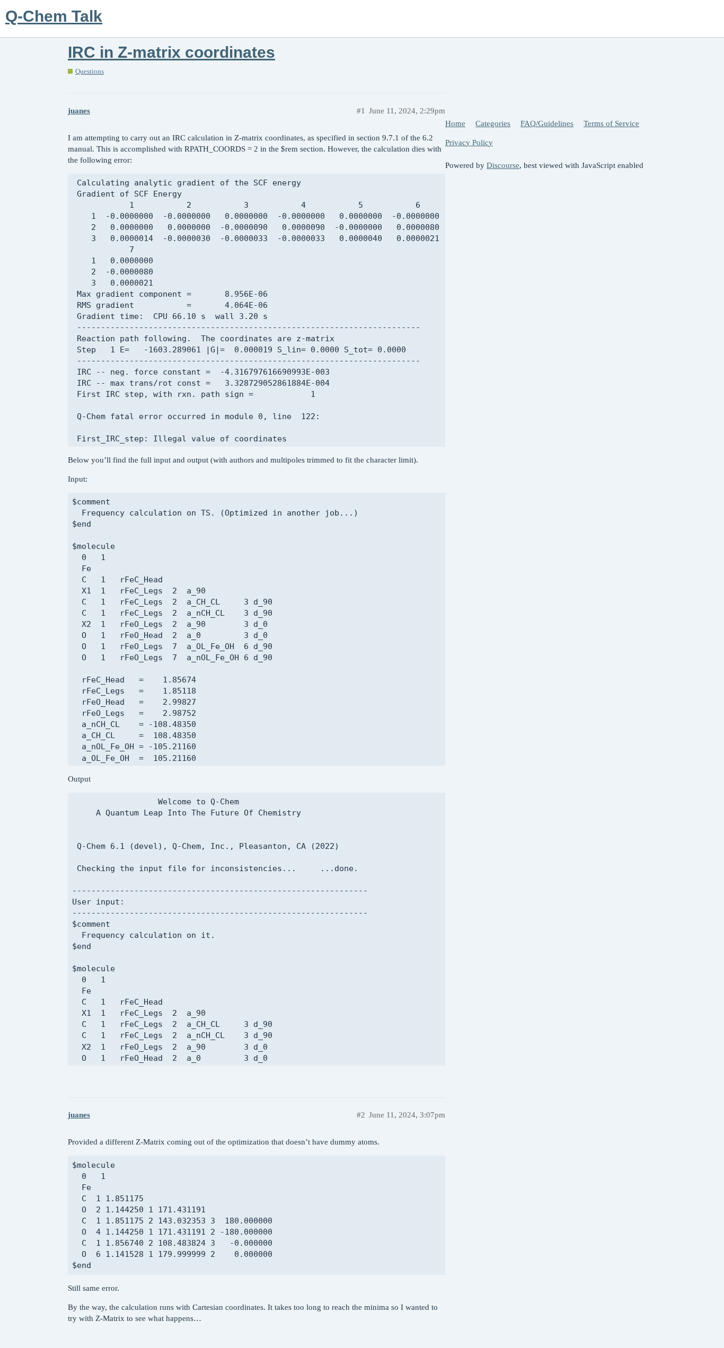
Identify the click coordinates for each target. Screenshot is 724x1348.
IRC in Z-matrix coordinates (171, 52)
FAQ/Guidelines (546, 123)
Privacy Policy (469, 142)
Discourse (503, 165)
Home (455, 123)
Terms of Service (611, 123)
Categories (492, 123)
